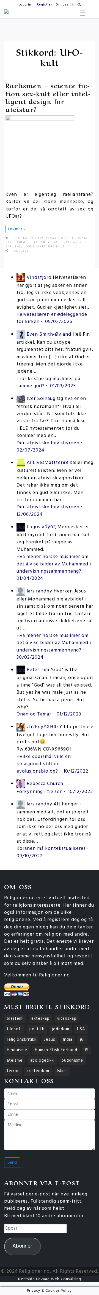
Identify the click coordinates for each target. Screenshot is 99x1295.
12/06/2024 (29, 515)
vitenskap (66, 1019)
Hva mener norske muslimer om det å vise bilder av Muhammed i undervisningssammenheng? (53, 564)
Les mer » (17, 229)
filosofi (14, 1029)
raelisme (13, 247)
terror (13, 1071)
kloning (79, 238)
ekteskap (40, 1019)
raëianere (42, 242)
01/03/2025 (63, 386)
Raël (58, 242)
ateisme (15, 1061)
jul (82, 1040)
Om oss (62, 4)
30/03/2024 (29, 657)
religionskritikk (22, 1040)
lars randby (39, 591)
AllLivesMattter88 (47, 463)
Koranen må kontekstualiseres (51, 849)
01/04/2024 (29, 579)
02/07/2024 (30, 450)
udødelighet (34, 247)
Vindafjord (39, 278)
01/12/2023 (69, 714)
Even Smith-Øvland (49, 334)
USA (81, 1029)
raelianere (74, 242)
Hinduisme (17, 1050)
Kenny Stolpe (57, 238)
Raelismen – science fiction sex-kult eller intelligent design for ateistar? (48, 97)
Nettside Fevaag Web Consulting (49, 1279)
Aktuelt (21, 251)
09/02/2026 (58, 322)
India (67, 1040)
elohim (21, 238)
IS (87, 1050)
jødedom (60, 1029)
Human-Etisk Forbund (56, 1050)
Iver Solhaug (41, 399)
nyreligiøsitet (18, 242)
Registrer (44, 4)
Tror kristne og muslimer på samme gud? (48, 382)
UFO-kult (56, 247)
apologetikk (42, 1061)
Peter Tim (38, 670)
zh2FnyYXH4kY (44, 727)
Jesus (49, 1040)
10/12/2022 (76, 771)
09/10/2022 (29, 856)
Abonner (22, 1246)
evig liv (36, 238)
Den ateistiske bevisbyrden (47, 443)
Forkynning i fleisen (39, 792)
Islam (62, 1071)
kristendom (38, 1071)
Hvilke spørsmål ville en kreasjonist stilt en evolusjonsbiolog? (43, 764)
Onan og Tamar (33, 714)
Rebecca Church (45, 784)
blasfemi (15, 1019)
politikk (36, 1029)
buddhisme (72, 1061)
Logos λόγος (41, 527)
